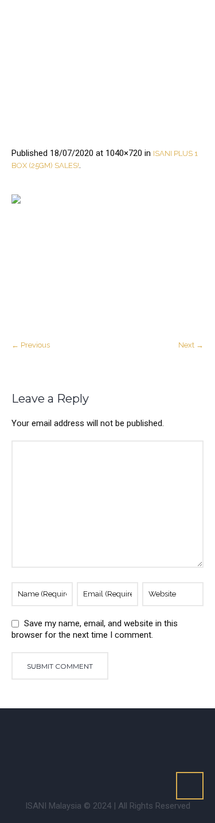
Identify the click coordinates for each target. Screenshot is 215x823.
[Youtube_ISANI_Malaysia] (144, 734)
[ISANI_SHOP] (179, 734)
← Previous (30, 345)
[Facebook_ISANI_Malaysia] (39, 734)
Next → (191, 345)
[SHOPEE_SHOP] (92, 762)
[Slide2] (107, 260)
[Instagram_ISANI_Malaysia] (74, 734)
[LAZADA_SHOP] (127, 762)
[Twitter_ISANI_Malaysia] (109, 734)
